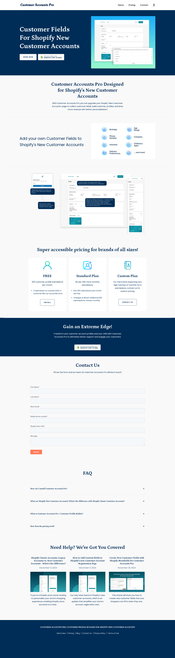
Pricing (71, 633)
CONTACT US (127, 302)
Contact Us (87, 633)
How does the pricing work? (42, 526)
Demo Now (28, 57)
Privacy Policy (99, 633)
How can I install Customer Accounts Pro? (48, 489)
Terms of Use (113, 633)
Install (47, 302)
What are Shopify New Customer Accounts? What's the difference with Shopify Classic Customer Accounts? (77, 501)
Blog (78, 633)
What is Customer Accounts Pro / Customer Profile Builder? (56, 514)
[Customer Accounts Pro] (37, 5)
